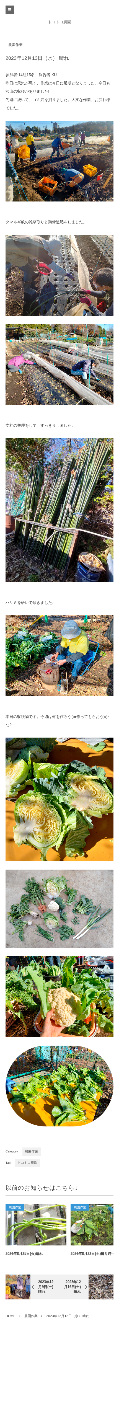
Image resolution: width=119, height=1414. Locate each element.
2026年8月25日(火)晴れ (24, 1254)
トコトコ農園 (59, 22)
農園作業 (15, 45)
